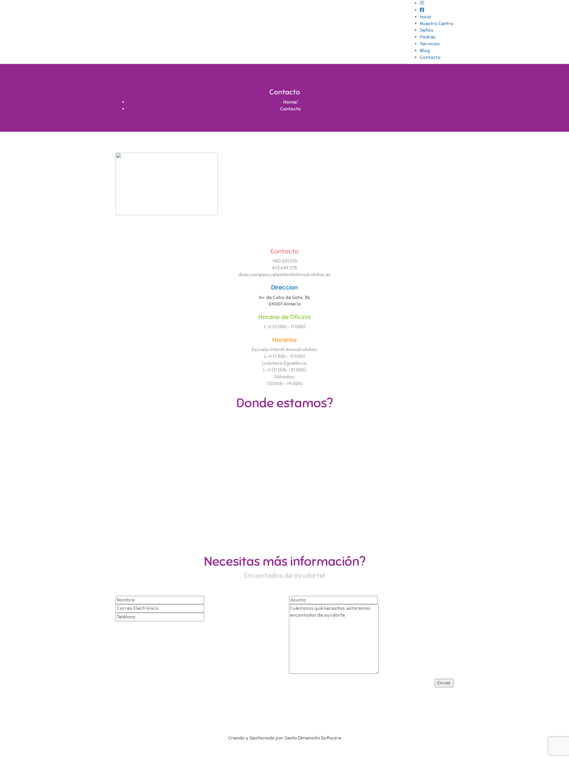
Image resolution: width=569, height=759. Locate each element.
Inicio (425, 17)
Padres (428, 37)
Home (289, 102)
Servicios (430, 44)
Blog (425, 51)
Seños (426, 30)
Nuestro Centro (436, 24)
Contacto (430, 57)
